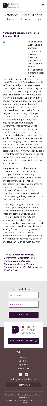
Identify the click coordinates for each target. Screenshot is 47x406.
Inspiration (24, 258)
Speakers (23, 361)
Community (10, 258)
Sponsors (23, 364)
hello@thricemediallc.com (23, 379)
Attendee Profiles (23, 255)
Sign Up (23, 315)
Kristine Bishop (12, 270)
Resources (23, 368)
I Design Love (35, 267)
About (23, 357)
